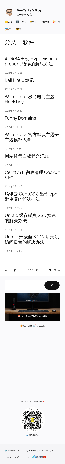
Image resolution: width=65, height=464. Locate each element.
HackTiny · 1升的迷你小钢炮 (34, 316)
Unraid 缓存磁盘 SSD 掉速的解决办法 (30, 218)
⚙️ (6, 450)
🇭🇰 (44, 456)
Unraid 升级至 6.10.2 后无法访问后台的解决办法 (32, 239)
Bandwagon (34, 450)
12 (37, 270)
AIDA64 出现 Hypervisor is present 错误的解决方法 (31, 61)
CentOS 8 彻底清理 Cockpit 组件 (32, 175)
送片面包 (27, 325)
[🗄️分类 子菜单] (25, 22)
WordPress (22, 456)
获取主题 (40, 325)
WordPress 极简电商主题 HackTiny (29, 99)
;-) (51, 450)
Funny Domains (20, 118)
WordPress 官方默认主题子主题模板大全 (32, 137)
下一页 (54, 270)
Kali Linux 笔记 (19, 80)
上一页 (10, 270)
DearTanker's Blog (29, 10)
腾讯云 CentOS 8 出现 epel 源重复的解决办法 (32, 196)
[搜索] (52, 285)
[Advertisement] (32, 364)
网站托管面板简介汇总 (27, 156)
